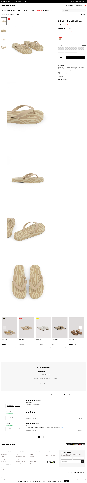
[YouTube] (82, 473)
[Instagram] (79, 473)
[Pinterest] (76, 473)
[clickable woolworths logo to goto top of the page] (8, 444)
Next (80, 327)
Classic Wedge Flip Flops (7, 340)
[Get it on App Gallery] (82, 444)
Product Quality (10, 405)
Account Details (4, 461)
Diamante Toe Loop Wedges (75, 340)
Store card (47, 455)
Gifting (25, 10)
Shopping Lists (4, 459)
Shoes (7, 14)
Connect (2, 467)
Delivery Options (19, 459)
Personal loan (55, 455)
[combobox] (75, 10)
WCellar (32, 10)
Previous (4, 327)
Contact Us (32, 454)
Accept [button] (66, 481)
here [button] (61, 481)
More (62, 427)
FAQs (17, 454)
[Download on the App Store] (69, 444)
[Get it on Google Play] (75, 444)
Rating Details (45, 374)
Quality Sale (40, 10)
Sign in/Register (4, 454)
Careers (31, 459)
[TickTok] (84, 473)
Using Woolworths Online (20, 456)
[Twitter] (73, 473)
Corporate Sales (19, 466)
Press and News (33, 461)
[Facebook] (70, 473)
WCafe (2, 469)
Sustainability (32, 463)
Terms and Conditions (20, 463)
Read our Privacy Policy (75, 464)
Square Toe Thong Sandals (57, 340)
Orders (2, 456)
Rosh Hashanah (17, 10)
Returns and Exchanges (20, 461)
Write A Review (43, 383)
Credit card (51, 455)
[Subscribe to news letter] (82, 461)
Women (3, 14)
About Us (32, 456)
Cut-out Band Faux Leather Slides (42, 340)
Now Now (3, 471)
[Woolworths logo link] (8, 5)
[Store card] (45, 455)
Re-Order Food (48, 10)
